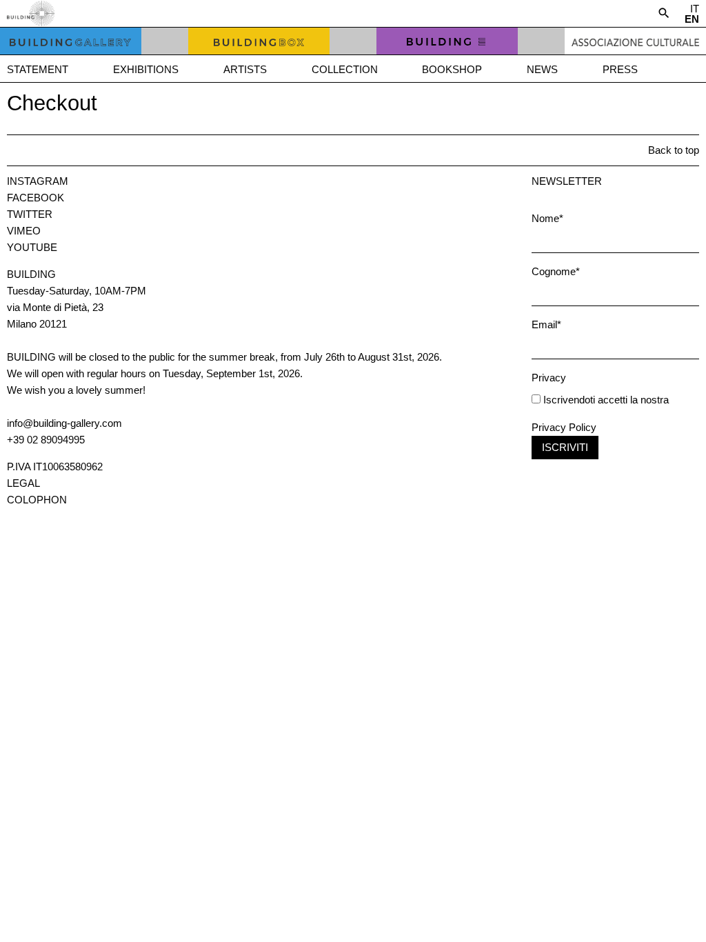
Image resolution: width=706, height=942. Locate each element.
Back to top (673, 150)
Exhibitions (146, 69)
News (542, 69)
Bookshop (452, 69)
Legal (23, 483)
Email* (546, 324)
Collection (345, 69)
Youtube (32, 247)
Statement (37, 69)
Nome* (547, 218)
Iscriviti (565, 447)
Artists (245, 69)
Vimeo (24, 231)
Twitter (29, 214)
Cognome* (556, 271)
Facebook (35, 197)
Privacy (549, 377)
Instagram (37, 181)
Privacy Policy (564, 427)
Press (620, 69)
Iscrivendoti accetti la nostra (605, 399)
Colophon (37, 499)
